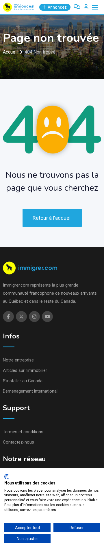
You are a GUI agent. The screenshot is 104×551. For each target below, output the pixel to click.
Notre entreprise (18, 360)
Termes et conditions (23, 431)
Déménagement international (30, 391)
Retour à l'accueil (52, 218)
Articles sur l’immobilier (25, 370)
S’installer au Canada (22, 380)
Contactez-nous (18, 442)
